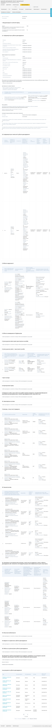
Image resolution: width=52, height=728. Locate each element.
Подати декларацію (25, 4)
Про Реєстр (3, 4)
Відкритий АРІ (8, 4)
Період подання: (36, 9)
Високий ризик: (43, 9)
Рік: (9, 9)
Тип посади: (21, 9)
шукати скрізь (36, 6)
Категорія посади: (28, 9)
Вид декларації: (3, 9)
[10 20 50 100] (25, 714)
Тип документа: (14, 9)
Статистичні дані (16, 4)
